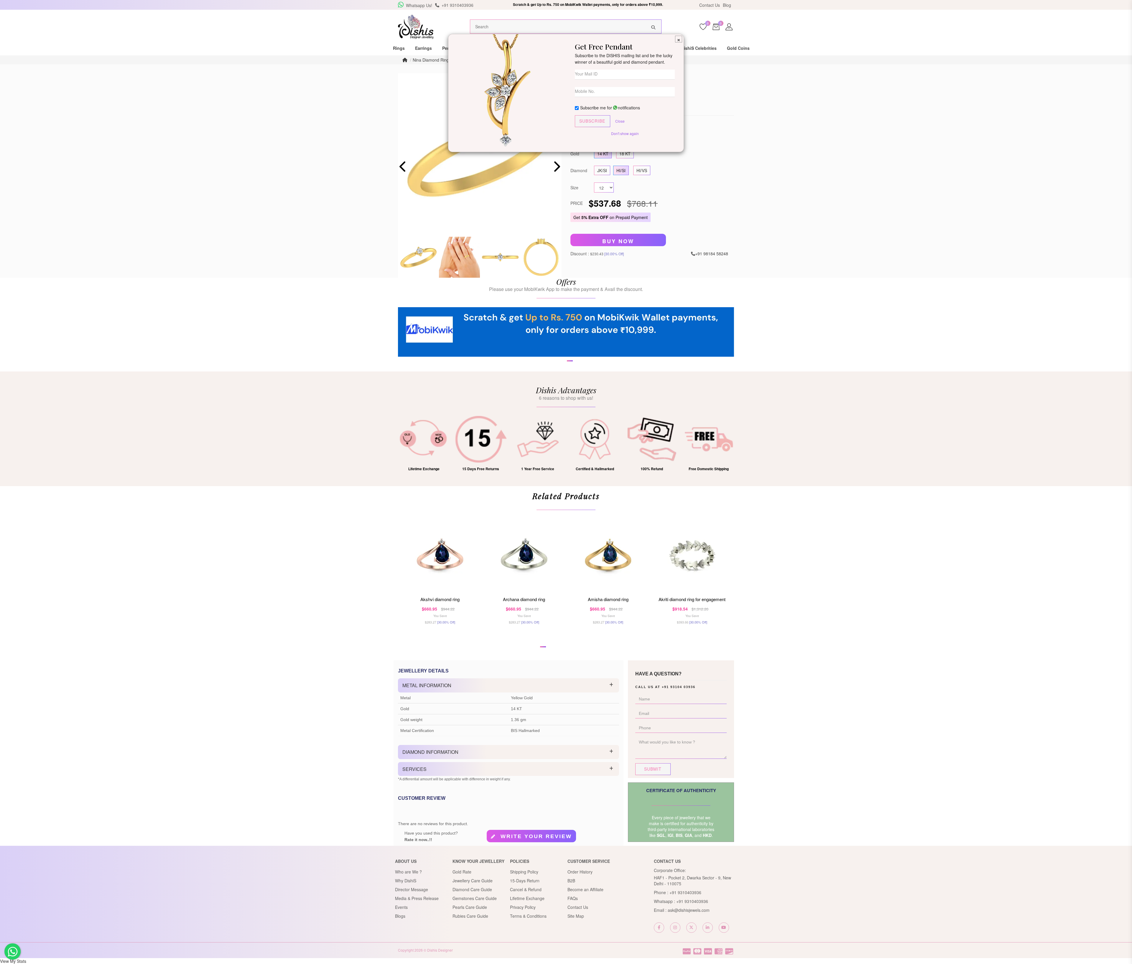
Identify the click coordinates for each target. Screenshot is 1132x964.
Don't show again (625, 133)
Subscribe (592, 121)
